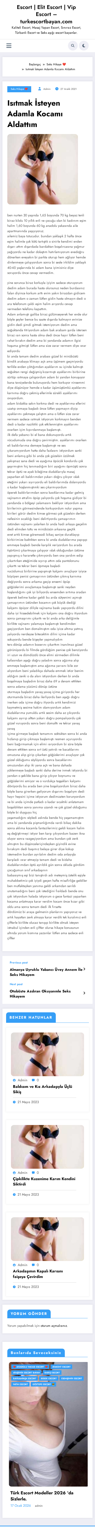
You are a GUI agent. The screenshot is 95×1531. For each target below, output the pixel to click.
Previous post (19, 962)
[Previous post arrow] (84, 969)
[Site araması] (73, 45)
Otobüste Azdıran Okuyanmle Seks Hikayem (40, 994)
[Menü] (8, 46)
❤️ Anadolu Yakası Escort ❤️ (70, 1366)
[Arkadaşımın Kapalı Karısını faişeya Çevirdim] (47, 1239)
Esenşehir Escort (19, 1378)
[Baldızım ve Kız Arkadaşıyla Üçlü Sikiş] (47, 1054)
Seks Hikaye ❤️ (19, 89)
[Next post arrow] (84, 993)
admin (47, 89)
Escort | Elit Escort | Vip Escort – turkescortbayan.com (46, 14)
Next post (16, 984)
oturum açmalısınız (54, 1325)
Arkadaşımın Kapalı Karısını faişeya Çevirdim (38, 1274)
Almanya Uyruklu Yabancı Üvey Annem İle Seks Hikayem (46, 972)
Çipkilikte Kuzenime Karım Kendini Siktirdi (44, 1181)
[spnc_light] (84, 46)
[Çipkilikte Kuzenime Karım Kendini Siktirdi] (47, 1146)
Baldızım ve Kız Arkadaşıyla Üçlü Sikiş (42, 1089)
